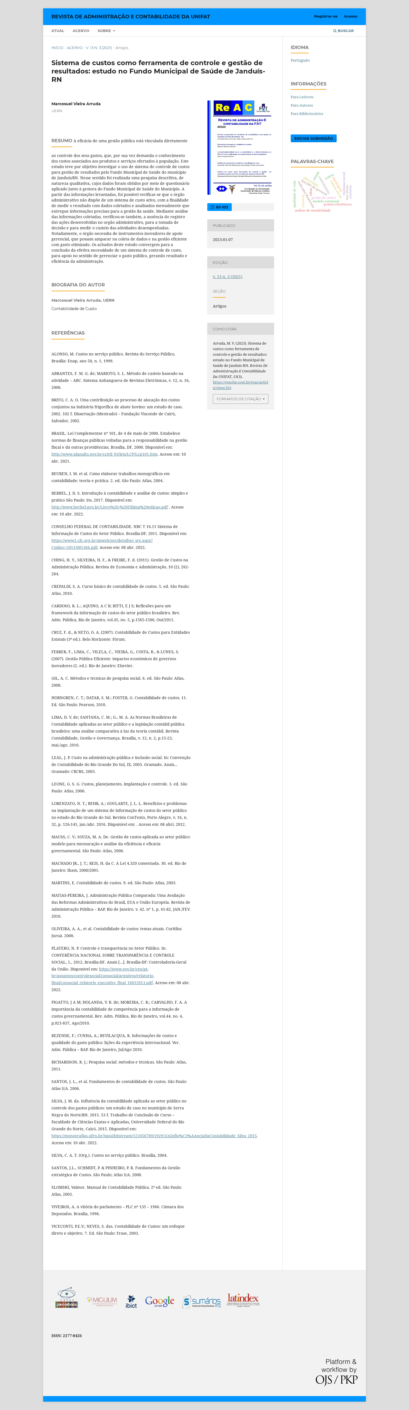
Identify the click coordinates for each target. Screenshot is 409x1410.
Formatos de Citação (239, 399)
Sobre (105, 30)
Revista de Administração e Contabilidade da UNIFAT (130, 17)
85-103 (221, 207)
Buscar (345, 30)
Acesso (351, 16)
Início (57, 47)
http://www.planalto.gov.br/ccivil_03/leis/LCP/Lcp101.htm (104, 454)
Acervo (81, 30)
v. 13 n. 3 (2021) (99, 47)
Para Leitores (302, 96)
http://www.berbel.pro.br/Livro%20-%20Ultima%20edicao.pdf (109, 507)
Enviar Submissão (313, 138)
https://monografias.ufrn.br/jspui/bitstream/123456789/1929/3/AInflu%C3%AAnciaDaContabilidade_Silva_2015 (154, 1135)
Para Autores (302, 105)
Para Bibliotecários (307, 113)
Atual (57, 30)
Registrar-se (325, 16)
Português (300, 60)
